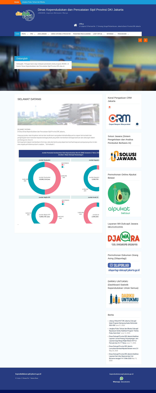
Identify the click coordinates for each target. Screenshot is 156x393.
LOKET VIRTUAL (97, 34)
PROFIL (24, 34)
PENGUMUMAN (122, 34)
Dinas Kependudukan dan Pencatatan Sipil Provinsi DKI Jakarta (80, 9)
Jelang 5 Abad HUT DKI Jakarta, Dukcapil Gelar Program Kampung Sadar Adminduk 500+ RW (123, 309)
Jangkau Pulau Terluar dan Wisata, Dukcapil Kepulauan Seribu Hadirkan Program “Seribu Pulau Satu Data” (124, 317)
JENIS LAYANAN (42, 34)
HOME (17, 34)
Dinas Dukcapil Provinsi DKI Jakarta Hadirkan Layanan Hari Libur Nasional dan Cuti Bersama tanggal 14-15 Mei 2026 (124, 342)
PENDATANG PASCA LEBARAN (82, 34)
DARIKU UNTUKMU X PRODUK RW (61, 34)
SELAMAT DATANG (27, 49)
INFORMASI (110, 34)
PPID (31, 34)
